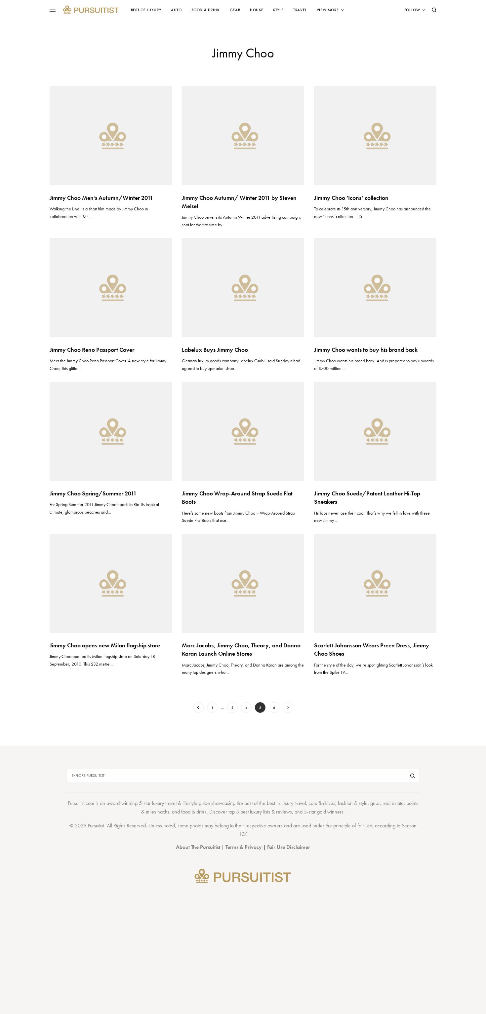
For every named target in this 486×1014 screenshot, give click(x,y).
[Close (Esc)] (360, 442)
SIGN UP (307, 542)
